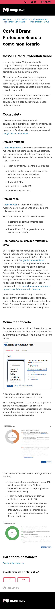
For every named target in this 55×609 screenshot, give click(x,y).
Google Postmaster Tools (15, 133)
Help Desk (46, 2)
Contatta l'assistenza (13, 563)
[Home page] (14, 10)
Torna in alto (13, 588)
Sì (9, 579)
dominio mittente (13, 147)
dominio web (11, 204)
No (23, 579)
